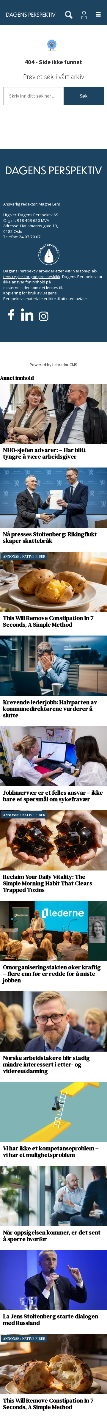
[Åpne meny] (95, 14)
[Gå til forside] (29, 14)
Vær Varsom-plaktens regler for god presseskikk (50, 273)
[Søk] (68, 15)
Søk (83, 96)
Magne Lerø (49, 204)
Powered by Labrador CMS (53, 365)
